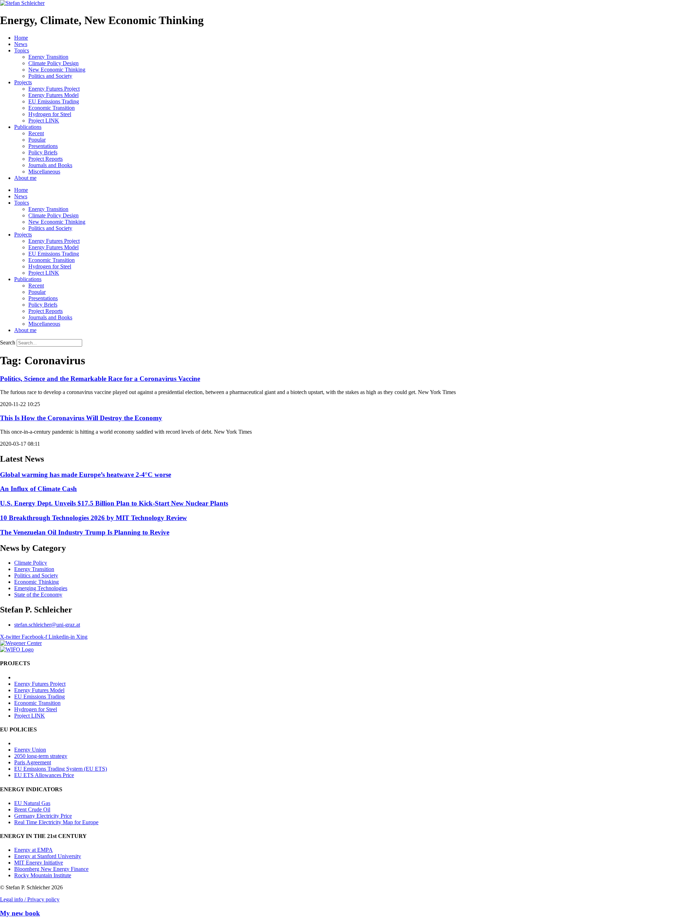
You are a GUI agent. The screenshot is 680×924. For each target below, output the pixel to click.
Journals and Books (50, 165)
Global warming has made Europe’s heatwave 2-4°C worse (85, 474)
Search (7, 343)
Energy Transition (48, 57)
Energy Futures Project (54, 89)
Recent (36, 133)
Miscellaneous (44, 172)
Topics (21, 50)
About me (25, 178)
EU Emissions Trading (53, 101)
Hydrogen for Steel (49, 114)
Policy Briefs (42, 152)
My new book (20, 913)
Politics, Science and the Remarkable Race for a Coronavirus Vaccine (100, 378)
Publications (27, 127)
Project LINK (43, 121)
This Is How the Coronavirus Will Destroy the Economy (81, 418)
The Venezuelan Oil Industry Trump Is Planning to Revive (84, 532)
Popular (37, 140)
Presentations (43, 146)
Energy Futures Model (53, 95)
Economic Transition (51, 108)
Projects (23, 82)
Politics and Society (50, 76)
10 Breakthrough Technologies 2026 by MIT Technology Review (93, 517)
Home (21, 38)
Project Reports (45, 159)
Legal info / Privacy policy (30, 899)
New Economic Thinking (56, 70)
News (20, 44)
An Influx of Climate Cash (38, 488)
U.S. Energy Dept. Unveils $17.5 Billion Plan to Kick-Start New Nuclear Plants (114, 503)
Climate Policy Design (53, 63)
